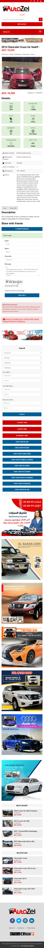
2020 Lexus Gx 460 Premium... (26, 811)
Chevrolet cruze (20, 858)
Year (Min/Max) (8, 386)
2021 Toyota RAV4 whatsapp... (26, 831)
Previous (4, 72)
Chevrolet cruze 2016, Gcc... (25, 868)
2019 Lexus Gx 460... (22, 821)
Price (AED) (6, 372)
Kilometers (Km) (8, 400)
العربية (22, 14)
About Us (12, 928)
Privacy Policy (31, 928)
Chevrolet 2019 (20, 879)
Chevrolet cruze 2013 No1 (24, 889)
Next (39, 72)
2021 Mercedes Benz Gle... (25, 841)
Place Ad (22, 24)
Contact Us (21, 928)
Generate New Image (11, 286)
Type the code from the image (14, 291)
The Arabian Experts (27, 946)
